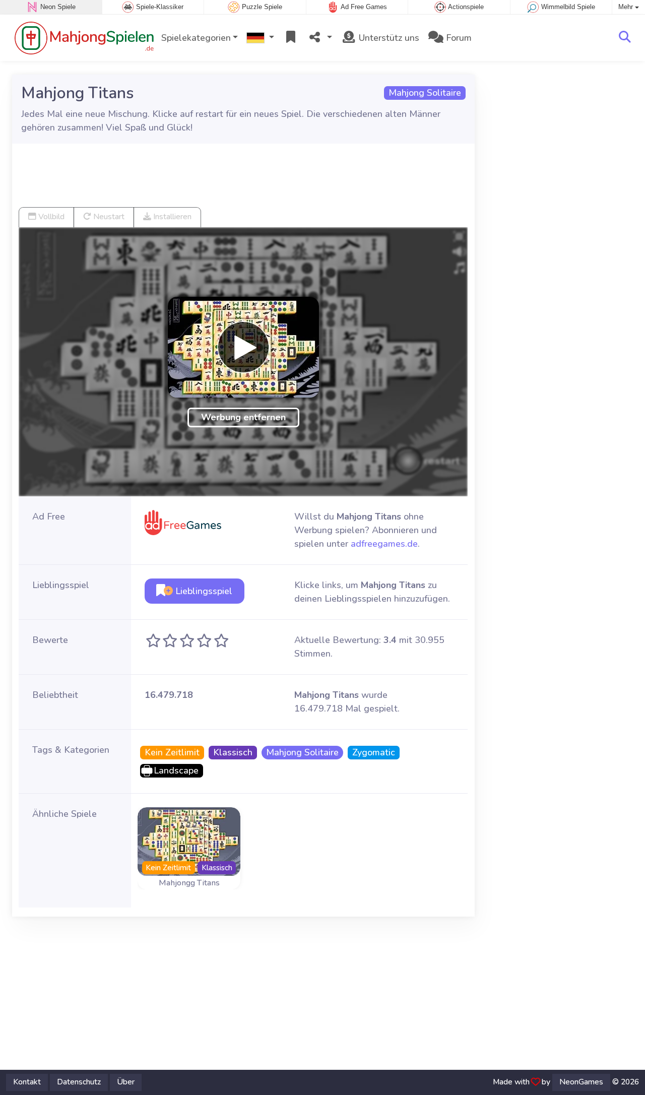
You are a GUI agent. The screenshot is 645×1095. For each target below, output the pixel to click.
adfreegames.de (384, 544)
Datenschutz (79, 1081)
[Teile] (320, 38)
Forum (457, 38)
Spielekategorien (196, 38)
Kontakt (27, 1081)
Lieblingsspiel (202, 591)
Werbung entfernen (243, 417)
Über (126, 1081)
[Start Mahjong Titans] (243, 347)
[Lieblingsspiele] (291, 38)
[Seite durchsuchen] (625, 38)
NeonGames (581, 1081)
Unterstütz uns (387, 38)
